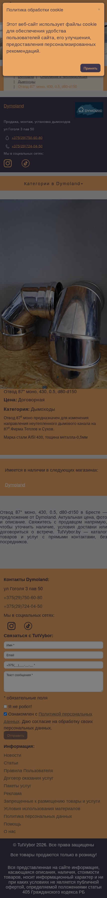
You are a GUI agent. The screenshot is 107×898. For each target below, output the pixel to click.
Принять (90, 68)
